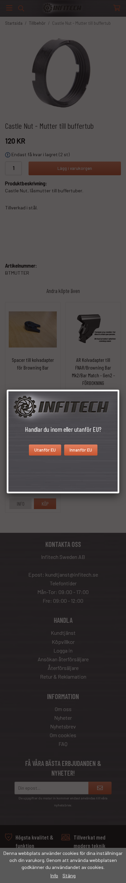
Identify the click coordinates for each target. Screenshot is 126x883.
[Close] (119, 390)
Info (54, 875)
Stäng (69, 875)
